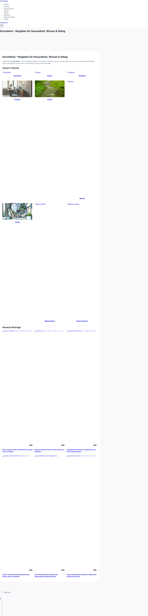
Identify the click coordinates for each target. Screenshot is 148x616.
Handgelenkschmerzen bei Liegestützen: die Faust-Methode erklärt (81, 450)
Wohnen (6, 10)
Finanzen (6, 6)
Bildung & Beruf (8, 8)
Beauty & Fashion (9, 17)
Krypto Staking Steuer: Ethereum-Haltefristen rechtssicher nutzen (81, 575)
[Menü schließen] (0, 598)
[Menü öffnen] (1, 25)
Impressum (7, 592)
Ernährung (7, 15)
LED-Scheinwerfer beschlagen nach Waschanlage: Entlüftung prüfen (46, 575)
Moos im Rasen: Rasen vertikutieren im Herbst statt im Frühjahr (17, 450)
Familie (6, 13)
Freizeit (6, 4)
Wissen (6, 19)
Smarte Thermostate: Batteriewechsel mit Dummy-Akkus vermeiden (16, 575)
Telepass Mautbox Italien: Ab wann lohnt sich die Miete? (49, 450)
